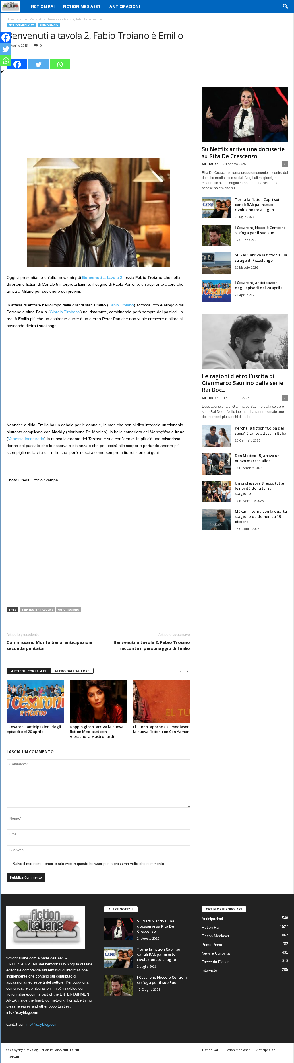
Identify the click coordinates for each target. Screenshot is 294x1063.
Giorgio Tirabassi (65, 312)
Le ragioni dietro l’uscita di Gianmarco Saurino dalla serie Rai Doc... (242, 383)
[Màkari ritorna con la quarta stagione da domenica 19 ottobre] (216, 519)
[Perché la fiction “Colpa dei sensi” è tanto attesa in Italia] (216, 436)
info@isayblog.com (41, 1024)
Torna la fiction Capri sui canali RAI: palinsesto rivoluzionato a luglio (257, 204)
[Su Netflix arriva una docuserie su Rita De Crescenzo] (245, 114)
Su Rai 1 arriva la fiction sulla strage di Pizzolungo (261, 257)
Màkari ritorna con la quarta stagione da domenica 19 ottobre (261, 516)
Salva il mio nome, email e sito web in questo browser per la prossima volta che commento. (89, 864)
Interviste (209, 970)
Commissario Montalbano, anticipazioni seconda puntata (49, 645)
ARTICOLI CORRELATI (28, 671)
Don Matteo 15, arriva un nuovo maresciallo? (257, 458)
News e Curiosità (216, 953)
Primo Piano (49, 25)
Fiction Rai (43, 6)
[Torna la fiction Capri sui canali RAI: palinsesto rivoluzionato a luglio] (216, 207)
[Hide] (2, 71)
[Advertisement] (98, 113)
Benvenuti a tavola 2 (37, 609)
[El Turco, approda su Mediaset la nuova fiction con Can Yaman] (161, 701)
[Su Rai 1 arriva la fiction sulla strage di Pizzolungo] (216, 263)
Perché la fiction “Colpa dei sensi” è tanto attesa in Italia (260, 430)
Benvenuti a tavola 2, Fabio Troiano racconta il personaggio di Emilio (151, 645)
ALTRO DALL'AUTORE (72, 671)
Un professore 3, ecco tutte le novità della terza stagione (259, 488)
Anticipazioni (124, 6)
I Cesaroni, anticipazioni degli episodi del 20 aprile (34, 729)
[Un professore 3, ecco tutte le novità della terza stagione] (216, 491)
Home (10, 19)
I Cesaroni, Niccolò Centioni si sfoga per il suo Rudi (260, 230)
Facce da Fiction (215, 962)
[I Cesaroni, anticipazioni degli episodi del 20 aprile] (35, 701)
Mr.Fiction (210, 164)
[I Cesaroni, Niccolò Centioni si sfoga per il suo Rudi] (216, 235)
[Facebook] (17, 64)
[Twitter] (38, 64)
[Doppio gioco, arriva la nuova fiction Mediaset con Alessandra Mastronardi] (98, 701)
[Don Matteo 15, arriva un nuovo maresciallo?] (216, 464)
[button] (285, 6)
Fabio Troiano (121, 305)
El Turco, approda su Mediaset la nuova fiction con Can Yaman (161, 729)
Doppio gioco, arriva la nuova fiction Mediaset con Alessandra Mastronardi (96, 731)
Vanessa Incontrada (26, 438)
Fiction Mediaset (82, 6)
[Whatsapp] (60, 64)
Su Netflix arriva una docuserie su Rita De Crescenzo (243, 152)
